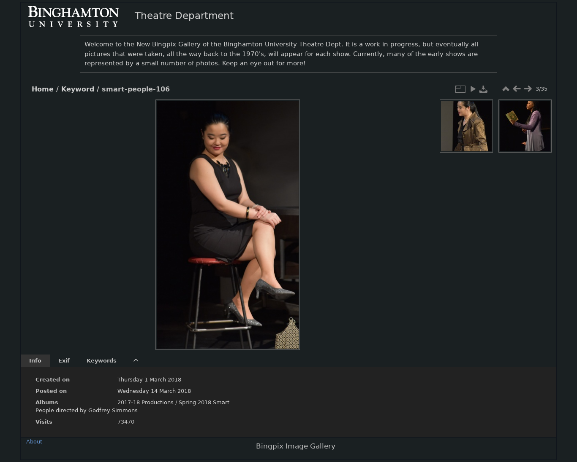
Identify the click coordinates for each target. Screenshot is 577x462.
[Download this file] (483, 88)
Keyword (77, 89)
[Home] (80, 17)
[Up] (224, 112)
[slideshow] (472, 88)
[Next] (286, 218)
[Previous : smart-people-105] (516, 88)
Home (43, 89)
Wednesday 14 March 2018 (154, 391)
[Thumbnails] (505, 88)
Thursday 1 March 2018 (149, 379)
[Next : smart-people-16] (527, 88)
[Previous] (169, 218)
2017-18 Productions (145, 402)
